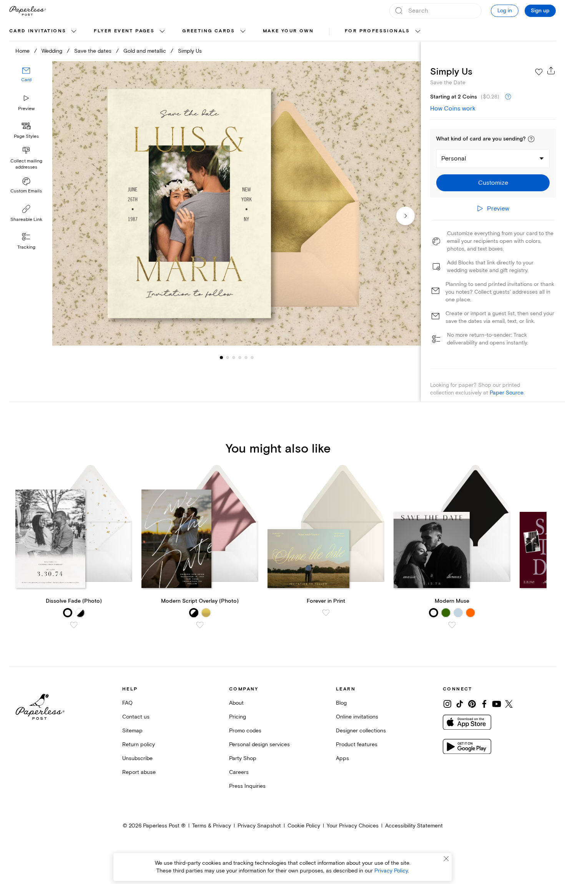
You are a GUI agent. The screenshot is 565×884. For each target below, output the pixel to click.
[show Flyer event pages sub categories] (162, 32)
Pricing (237, 717)
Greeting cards (208, 31)
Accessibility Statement (414, 825)
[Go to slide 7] (252, 357)
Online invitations (357, 717)
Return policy (138, 744)
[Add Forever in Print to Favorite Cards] (326, 612)
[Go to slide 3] (227, 357)
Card (26, 80)
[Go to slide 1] (221, 357)
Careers (239, 772)
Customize (493, 183)
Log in (504, 10)
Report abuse (139, 772)
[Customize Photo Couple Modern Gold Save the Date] (237, 203)
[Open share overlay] (551, 70)
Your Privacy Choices (353, 825)
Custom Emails (26, 191)
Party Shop (242, 758)
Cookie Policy (303, 825)
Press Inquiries (247, 786)
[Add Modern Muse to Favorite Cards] (452, 625)
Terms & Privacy (211, 825)
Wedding (52, 51)
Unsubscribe (137, 758)
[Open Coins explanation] (508, 97)
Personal (453, 158)
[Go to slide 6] (246, 357)
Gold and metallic (144, 51)
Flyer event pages (124, 31)
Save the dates (92, 51)
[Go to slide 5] (239, 357)
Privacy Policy (391, 870)
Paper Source (506, 392)
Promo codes (245, 730)
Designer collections (361, 730)
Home (22, 51)
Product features (356, 744)
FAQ (127, 703)
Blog (341, 703)
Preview (26, 109)
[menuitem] (43, 31)
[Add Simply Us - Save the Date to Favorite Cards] (538, 72)
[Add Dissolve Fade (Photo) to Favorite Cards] (73, 625)
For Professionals (377, 31)
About (236, 703)
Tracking (26, 247)
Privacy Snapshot (259, 825)
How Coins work (452, 108)
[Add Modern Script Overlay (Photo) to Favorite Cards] (199, 625)
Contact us (136, 717)
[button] (531, 139)
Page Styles (26, 136)
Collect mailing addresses (26, 164)
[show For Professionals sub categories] (417, 32)
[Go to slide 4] (233, 357)
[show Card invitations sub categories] (73, 32)
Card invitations (37, 31)
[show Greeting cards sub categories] (243, 32)
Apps (342, 758)
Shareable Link (26, 219)
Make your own (288, 31)
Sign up (540, 10)
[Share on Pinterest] (472, 704)
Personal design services (259, 744)
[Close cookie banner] (446, 858)
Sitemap (132, 730)
